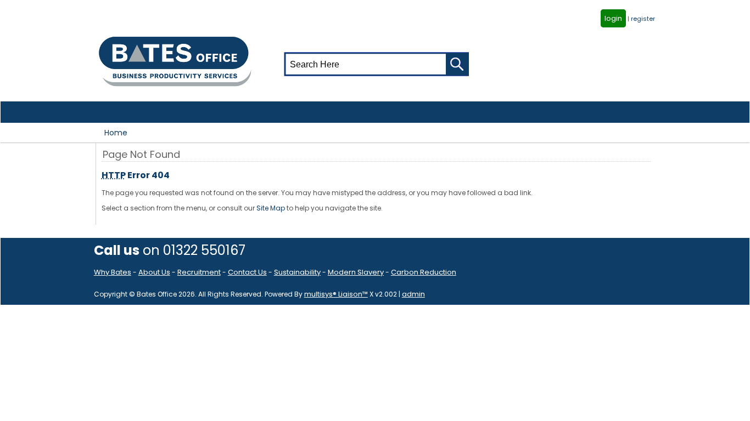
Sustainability (297, 272)
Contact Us (247, 272)
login (613, 18)
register (643, 18)
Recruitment (199, 272)
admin (413, 294)
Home (115, 132)
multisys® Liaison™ (336, 294)
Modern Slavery (356, 272)
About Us (154, 272)
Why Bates (112, 272)
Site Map (270, 208)
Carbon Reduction (423, 272)
